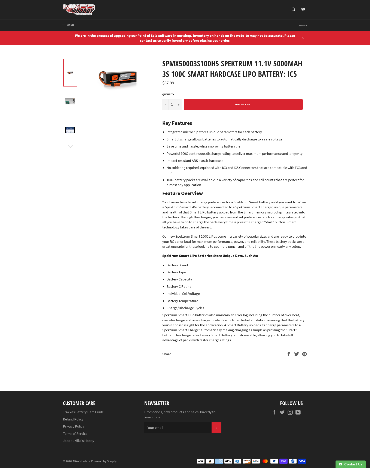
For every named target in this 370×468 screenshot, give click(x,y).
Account (303, 25)
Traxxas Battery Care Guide (83, 412)
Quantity (168, 94)
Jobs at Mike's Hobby (78, 440)
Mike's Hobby (81, 461)
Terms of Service (75, 433)
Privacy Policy (73, 426)
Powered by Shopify (104, 461)
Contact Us (352, 464)
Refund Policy (73, 419)
